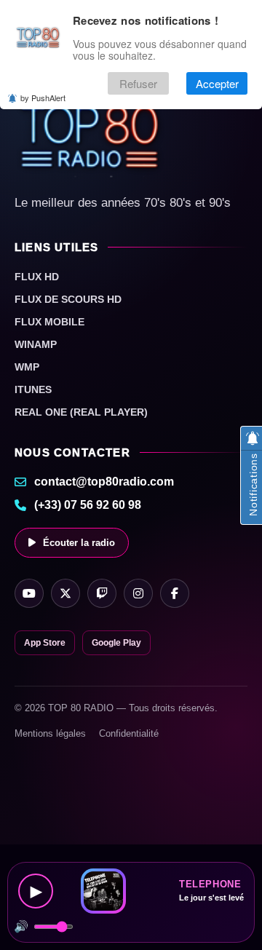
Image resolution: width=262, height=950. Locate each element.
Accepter (217, 83)
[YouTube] (29, 593)
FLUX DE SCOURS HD (68, 299)
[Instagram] (138, 593)
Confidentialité (129, 733)
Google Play (116, 643)
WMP (27, 367)
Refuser (138, 83)
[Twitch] (101, 593)
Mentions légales (50, 733)
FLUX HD (37, 276)
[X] (65, 593)
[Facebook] (174, 593)
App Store (45, 643)
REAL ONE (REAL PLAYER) (81, 412)
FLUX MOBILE (49, 322)
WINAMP (36, 344)
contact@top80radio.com (104, 481)
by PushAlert (43, 97)
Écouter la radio (79, 542)
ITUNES (33, 389)
